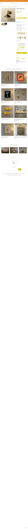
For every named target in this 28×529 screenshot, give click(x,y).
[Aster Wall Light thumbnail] (2, 24)
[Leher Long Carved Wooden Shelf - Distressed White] (20, 111)
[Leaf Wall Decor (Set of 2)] (7, 77)
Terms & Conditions (12, 173)
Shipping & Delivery (17, 173)
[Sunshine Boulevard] (14, 3)
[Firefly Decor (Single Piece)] (7, 111)
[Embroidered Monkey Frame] (7, 94)
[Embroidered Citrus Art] (20, 77)
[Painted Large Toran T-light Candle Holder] (20, 129)
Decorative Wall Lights (10, 6)
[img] (18, 57)
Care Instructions (22, 21)
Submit (20, 169)
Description (18, 21)
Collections (5, 6)
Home (2, 6)
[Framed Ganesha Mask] (7, 129)
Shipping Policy (18, 22)
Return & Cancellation (22, 173)
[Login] (25, 3)
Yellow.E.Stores (18, 175)
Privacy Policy (7, 173)
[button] (18, 11)
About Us (4, 173)
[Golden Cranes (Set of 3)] (20, 94)
